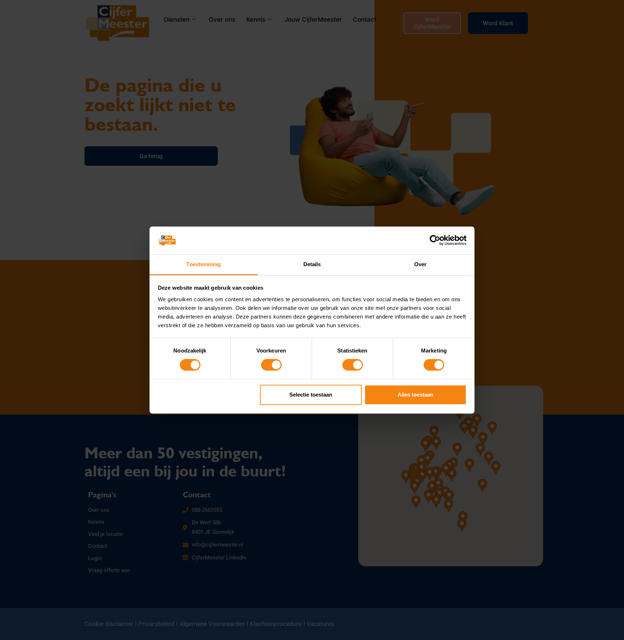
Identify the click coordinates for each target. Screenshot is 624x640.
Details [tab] (312, 264)
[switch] (271, 365)
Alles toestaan (415, 395)
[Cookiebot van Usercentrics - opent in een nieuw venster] (435, 240)
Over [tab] (420, 264)
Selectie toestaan (310, 395)
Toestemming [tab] (203, 264)
